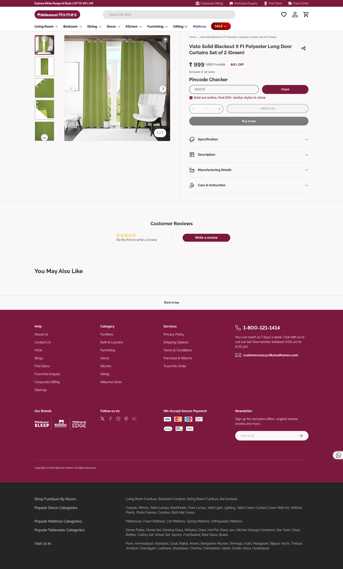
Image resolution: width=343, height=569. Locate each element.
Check (285, 89)
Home (192, 37)
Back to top (171, 302)
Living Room (44, 26)
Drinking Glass (173, 530)
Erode (236, 548)
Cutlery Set (145, 535)
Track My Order (175, 366)
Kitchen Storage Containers (255, 530)
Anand (194, 543)
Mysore (222, 543)
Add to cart (267, 108)
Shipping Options (176, 342)
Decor (111, 26)
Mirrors (143, 508)
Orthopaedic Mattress (226, 521)
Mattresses (134, 521)
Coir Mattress (176, 521)
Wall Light (215, 508)
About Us (41, 334)
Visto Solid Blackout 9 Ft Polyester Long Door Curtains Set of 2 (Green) (238, 37)
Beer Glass (210, 535)
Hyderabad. (261, 548)
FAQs (38, 350)
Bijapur (275, 543)
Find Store (42, 366)
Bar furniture (228, 499)
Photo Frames (146, 512)
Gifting (178, 26)
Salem (226, 548)
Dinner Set (153, 530)
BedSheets (178, 508)
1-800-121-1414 (261, 328)
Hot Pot (213, 530)
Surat (174, 543)
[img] (102, 419)
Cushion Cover (265, 508)
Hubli (247, 543)
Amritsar (132, 548)
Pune (129, 543)
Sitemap (41, 390)
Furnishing (155, 26)
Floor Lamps (197, 508)
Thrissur (296, 543)
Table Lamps (159, 508)
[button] (306, 14)
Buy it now (249, 121)
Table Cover (245, 508)
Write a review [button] (206, 238)
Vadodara (161, 543)
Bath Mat (178, 512)
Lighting (229, 508)
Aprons (177, 535)
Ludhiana (164, 548)
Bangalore (208, 543)
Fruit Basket (191, 535)
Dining (92, 26)
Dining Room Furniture (202, 499)
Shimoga (235, 543)
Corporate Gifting (47, 382)
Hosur (247, 548)
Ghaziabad (180, 548)
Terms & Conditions (178, 350)
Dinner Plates (135, 530)
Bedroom (70, 26)
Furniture (106, 334)
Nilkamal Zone (110, 382)
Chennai (195, 548)
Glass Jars (227, 530)
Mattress (199, 26)
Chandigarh (147, 548)
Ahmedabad (144, 543)
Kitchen (132, 26)
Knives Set (162, 535)
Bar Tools (283, 530)
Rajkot (183, 543)
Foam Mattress (154, 521)
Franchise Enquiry (47, 374)
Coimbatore (211, 548)
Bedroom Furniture (171, 499)
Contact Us (43, 342)
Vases (190, 512)
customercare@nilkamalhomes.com (270, 355)
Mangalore (261, 543)
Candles (164, 512)
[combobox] (169, 14)
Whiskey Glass (195, 530)
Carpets (131, 508)
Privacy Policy (174, 334)
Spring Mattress (198, 521)
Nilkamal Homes (64, 468)
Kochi (285, 543)
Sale (219, 26)
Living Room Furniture (141, 499)
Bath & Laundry (111, 342)
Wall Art (283, 508)
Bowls (223, 535)
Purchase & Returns (178, 358)
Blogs (39, 358)
